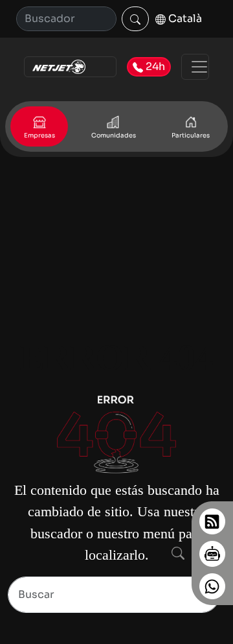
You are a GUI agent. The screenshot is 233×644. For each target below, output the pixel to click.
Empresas (39, 135)
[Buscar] (135, 18)
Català (184, 18)
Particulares (191, 135)
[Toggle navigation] (195, 67)
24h (154, 66)
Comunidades (113, 135)
